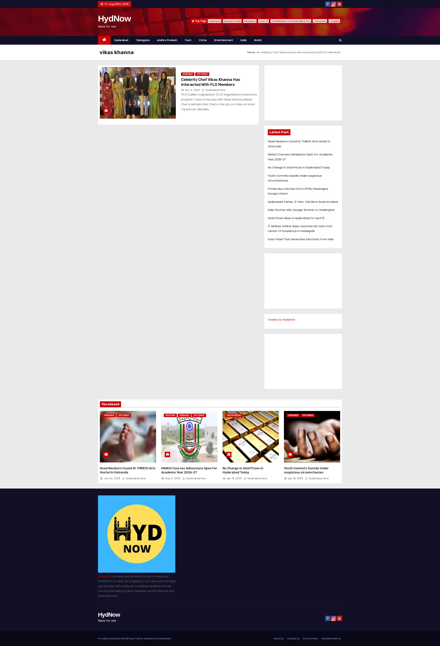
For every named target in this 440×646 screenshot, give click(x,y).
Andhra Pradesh (167, 40)
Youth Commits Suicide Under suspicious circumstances (306, 470)
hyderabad (214, 21)
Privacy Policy (310, 638)
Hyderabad (121, 40)
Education (170, 415)
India (243, 40)
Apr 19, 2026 (234, 478)
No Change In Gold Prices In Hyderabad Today (299, 167)
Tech (188, 40)
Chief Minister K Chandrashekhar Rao (290, 21)
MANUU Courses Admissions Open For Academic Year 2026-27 (189, 470)
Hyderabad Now (215, 90)
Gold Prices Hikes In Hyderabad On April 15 (296, 218)
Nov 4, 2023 (192, 90)
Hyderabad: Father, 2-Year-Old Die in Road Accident (303, 202)
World (258, 40)
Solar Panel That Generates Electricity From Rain (301, 239)
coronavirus (320, 21)
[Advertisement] (303, 93)
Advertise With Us (331, 638)
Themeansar (164, 638)
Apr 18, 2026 (295, 478)
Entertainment (223, 40)
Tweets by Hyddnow (281, 320)
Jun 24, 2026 (112, 478)
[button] (340, 40)
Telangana (250, 21)
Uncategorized (234, 415)
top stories (202, 74)
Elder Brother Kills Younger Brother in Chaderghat (301, 210)
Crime (203, 40)
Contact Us (293, 638)
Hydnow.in (105, 576)
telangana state (232, 21)
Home (251, 52)
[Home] (104, 40)
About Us (279, 638)
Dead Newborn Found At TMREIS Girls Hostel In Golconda (128, 470)
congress (334, 21)
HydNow (114, 18)
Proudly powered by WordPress (116, 638)
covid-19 (263, 21)
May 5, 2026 (172, 478)
